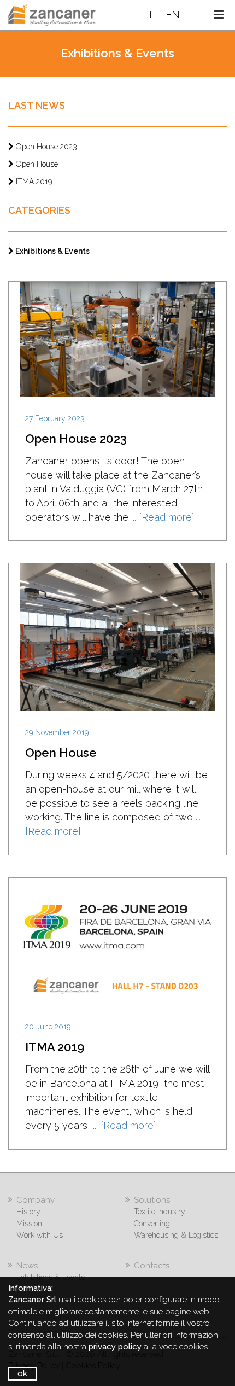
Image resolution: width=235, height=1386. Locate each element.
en (173, 14)
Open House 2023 (45, 146)
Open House (36, 164)
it (154, 14)
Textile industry (159, 1211)
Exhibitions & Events (52, 251)
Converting (152, 1223)
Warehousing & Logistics (176, 1235)
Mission (29, 1223)
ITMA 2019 (33, 181)
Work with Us (39, 1235)
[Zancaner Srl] (52, 14)
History (28, 1211)
